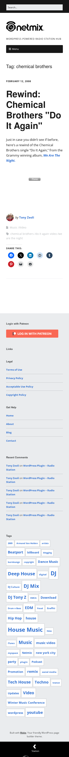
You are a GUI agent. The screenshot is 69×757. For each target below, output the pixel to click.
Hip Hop (15, 618)
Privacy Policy (14, 378)
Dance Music (48, 561)
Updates (13, 693)
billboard (33, 552)
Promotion (15, 672)
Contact (11, 440)
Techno (41, 682)
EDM (29, 607)
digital (43, 574)
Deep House (21, 574)
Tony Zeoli (26, 217)
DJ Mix (31, 586)
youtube (35, 712)
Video (22, 227)
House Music (25, 629)
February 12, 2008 (18, 81)
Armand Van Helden (27, 543)
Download (48, 597)
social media (49, 672)
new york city (46, 653)
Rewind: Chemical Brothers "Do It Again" (33, 109)
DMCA (33, 598)
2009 (10, 543)
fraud (40, 608)
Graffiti (51, 608)
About (10, 424)
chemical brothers (22, 234)
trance (56, 682)
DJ (54, 573)
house (31, 618)
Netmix (27, 653)
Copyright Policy (16, 395)
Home (10, 415)
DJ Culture (14, 587)
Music (13, 227)
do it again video (46, 234)
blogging (47, 552)
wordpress (15, 713)
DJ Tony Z (17, 597)
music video (45, 643)
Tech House (19, 682)
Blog (9, 432)
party (12, 662)
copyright (29, 562)
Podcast (37, 662)
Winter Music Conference (26, 702)
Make (23, 732)
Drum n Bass (14, 608)
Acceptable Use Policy (19, 386)
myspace (13, 653)
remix (32, 671)
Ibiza (49, 631)
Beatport (15, 552)
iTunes (11, 643)
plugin (24, 662)
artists (45, 543)
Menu (15, 49)
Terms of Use (14, 369)
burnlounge (14, 562)
